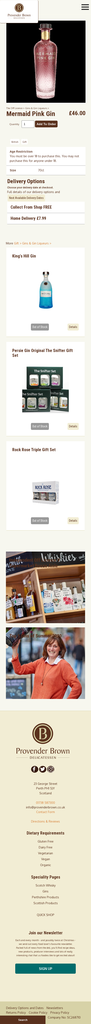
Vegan (45, 859)
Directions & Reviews (45, 821)
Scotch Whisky (46, 885)
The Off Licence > (15, 108)
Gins (45, 891)
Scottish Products (45, 903)
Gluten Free (46, 841)
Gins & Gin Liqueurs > (37, 108)
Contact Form (45, 812)
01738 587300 (45, 802)
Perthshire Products (45, 897)
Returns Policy (16, 1012)
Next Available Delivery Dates (26, 198)
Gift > (18, 243)
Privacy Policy (59, 1012)
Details (73, 327)
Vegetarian (45, 853)
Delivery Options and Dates (25, 1008)
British (14, 141)
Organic (45, 865)
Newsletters (55, 1008)
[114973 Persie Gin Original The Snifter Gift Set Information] (45, 389)
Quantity (14, 124)
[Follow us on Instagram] (51, 769)
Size (13, 170)
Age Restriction (21, 151)
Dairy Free (45, 847)
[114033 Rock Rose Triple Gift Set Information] (45, 484)
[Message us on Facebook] (35, 769)
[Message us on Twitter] (43, 769)
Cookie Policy (38, 1012)
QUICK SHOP (45, 915)
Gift (24, 141)
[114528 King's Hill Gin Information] (45, 290)
